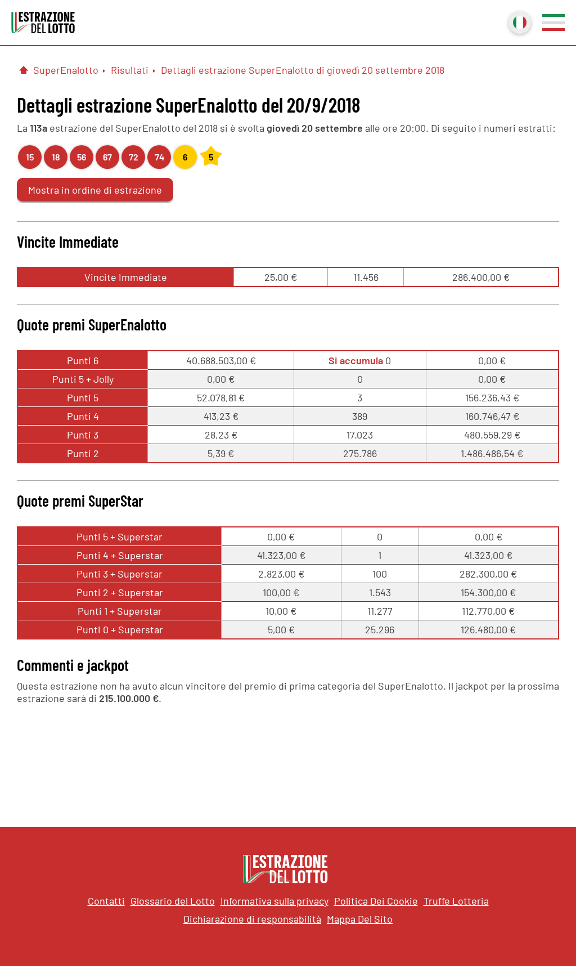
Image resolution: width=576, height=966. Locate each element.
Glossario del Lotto (172, 901)
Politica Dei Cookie (376, 901)
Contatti (106, 901)
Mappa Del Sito (360, 919)
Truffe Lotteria (456, 901)
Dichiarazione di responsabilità (252, 919)
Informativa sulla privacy (274, 901)
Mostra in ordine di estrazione (95, 190)
